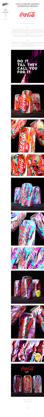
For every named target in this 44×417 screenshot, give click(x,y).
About (5, 14)
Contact (6, 15)
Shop (5, 17)
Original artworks (5, 12)
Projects (5, 9)
